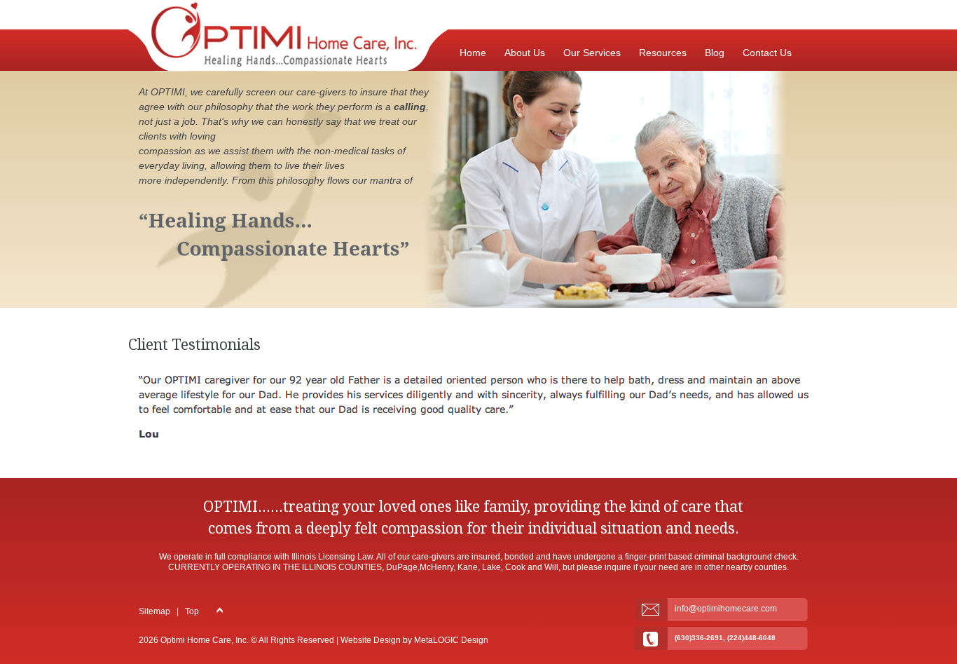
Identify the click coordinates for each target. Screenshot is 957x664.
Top (192, 611)
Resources (663, 52)
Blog (714, 52)
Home (473, 52)
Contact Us (767, 52)
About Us (524, 52)
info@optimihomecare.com (726, 609)
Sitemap (154, 611)
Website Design (370, 640)
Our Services (592, 52)
